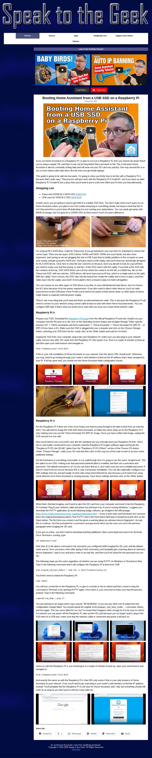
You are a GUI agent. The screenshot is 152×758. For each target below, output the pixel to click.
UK (78, 194)
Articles (27, 36)
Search (52, 36)
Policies (76, 41)
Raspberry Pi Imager (79, 318)
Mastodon (76, 749)
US (83, 194)
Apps (76, 36)
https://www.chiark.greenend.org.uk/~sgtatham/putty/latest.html (66, 513)
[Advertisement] (19, 94)
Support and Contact (124, 36)
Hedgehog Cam (100, 36)
